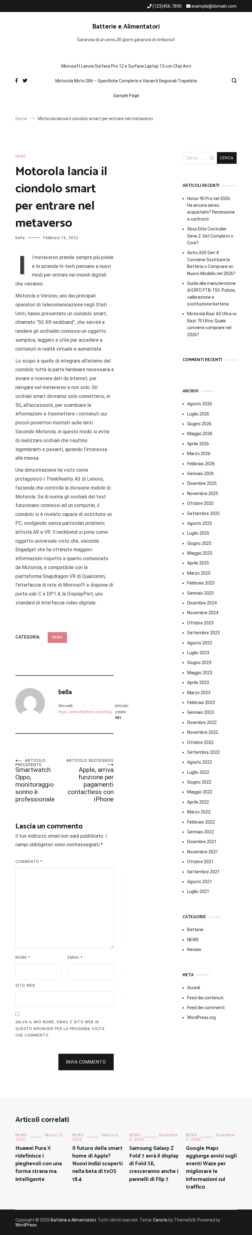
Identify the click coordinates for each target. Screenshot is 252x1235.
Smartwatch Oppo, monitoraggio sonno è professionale (35, 780)
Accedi (193, 987)
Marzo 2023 (199, 692)
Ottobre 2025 (200, 503)
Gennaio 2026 (200, 473)
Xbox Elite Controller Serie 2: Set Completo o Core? (210, 235)
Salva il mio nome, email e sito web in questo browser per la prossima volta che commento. (60, 1028)
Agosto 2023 (199, 642)
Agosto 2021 (199, 881)
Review (194, 949)
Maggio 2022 (199, 791)
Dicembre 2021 (202, 841)
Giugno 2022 (199, 782)
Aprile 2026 (198, 443)
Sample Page (126, 95)
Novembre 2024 (202, 612)
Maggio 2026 (199, 433)
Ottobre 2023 (200, 622)
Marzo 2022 (199, 811)
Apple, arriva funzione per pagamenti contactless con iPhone (90, 780)
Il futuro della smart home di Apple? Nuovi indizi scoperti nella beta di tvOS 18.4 (97, 1164)
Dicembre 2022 (202, 722)
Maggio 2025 (199, 553)
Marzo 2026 (199, 453)
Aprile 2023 (198, 682)
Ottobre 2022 (200, 742)
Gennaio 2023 (200, 712)
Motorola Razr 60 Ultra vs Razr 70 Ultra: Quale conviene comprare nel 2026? (212, 324)
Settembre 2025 (203, 513)
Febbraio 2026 (201, 463)
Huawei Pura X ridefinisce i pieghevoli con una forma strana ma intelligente (38, 1164)
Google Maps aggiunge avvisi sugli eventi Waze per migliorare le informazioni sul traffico (211, 1168)
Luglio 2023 (198, 652)
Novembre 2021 (202, 851)
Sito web (25, 985)
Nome (22, 957)
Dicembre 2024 (202, 602)
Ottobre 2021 (200, 861)
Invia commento (86, 1062)
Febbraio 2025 (201, 582)
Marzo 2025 (199, 573)
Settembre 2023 (203, 632)
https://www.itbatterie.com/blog (85, 712)
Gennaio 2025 (200, 593)
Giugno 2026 (199, 423)
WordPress (26, 1224)
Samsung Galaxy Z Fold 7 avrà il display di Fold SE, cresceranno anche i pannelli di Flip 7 (154, 1164)
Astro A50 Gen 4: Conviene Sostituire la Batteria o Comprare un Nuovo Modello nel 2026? (211, 263)
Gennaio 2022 (200, 831)
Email (75, 957)
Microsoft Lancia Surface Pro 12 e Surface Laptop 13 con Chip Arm (126, 66)
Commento (28, 861)
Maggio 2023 (199, 672)
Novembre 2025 (202, 493)
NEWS (20, 156)
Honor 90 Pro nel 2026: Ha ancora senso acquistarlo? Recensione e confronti (211, 209)
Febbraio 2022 (201, 822)
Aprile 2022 (198, 802)
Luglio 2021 (198, 891)
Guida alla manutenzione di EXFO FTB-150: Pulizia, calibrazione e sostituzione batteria (211, 293)
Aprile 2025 (198, 562)
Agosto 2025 (199, 523)
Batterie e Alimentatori (126, 27)
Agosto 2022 (199, 762)
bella (20, 238)
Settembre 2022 (203, 752)
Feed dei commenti (206, 1007)
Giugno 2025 (199, 543)
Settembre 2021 (203, 871)
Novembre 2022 (202, 732)
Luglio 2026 (198, 413)
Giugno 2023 (199, 662)
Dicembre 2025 (202, 483)
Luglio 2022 (198, 772)
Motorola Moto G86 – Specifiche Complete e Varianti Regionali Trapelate (126, 80)
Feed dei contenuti (205, 997)
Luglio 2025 (198, 533)
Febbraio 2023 (201, 702)
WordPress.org (201, 1017)
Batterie (195, 929)
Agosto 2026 (199, 403)
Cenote (160, 1219)
